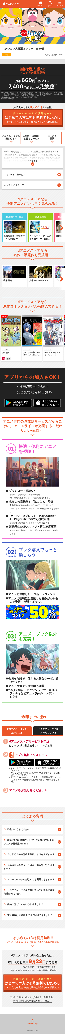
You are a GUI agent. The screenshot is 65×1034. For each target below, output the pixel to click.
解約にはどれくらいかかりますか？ (25, 904)
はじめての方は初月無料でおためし (32, 117)
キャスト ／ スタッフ (14, 185)
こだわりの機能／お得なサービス (32, 137)
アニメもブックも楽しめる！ (11, 137)
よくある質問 (52, 137)
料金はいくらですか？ (18, 829)
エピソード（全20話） (15, 174)
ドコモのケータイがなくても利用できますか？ (31, 879)
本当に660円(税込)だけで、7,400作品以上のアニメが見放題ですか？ (29, 842)
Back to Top (32, 1023)
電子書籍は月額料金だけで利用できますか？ (29, 915)
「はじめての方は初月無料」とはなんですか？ (31, 854)
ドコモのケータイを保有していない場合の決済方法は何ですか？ (29, 892)
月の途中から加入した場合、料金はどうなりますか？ (29, 867)
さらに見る (32, 161)
